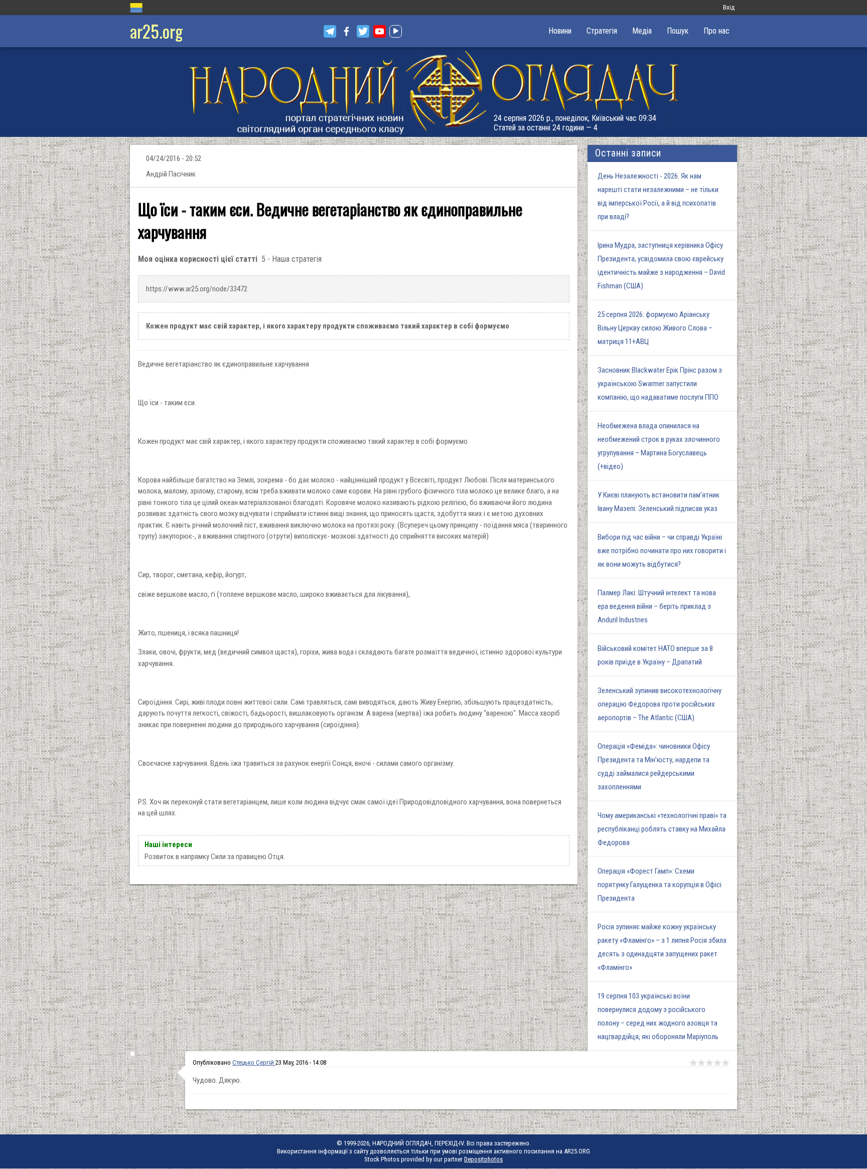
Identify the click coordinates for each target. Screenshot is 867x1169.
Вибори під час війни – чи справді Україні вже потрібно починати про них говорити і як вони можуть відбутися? (662, 551)
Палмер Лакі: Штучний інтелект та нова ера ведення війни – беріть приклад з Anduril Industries (657, 606)
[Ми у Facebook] (346, 31)
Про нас (716, 31)
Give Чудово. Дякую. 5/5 (725, 1063)
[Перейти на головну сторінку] (433, 92)
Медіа (642, 31)
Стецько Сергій (253, 1062)
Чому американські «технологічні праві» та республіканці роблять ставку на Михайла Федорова (662, 829)
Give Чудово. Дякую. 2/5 (701, 1063)
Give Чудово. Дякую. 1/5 (693, 1063)
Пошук (677, 31)
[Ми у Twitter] (363, 31)
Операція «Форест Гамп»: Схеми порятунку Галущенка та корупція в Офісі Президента (659, 885)
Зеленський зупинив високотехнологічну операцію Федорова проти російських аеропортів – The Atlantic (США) (659, 704)
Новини (559, 31)
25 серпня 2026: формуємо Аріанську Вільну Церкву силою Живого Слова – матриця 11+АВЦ (655, 328)
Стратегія (602, 31)
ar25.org (156, 31)
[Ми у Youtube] (379, 31)
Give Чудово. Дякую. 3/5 (709, 1063)
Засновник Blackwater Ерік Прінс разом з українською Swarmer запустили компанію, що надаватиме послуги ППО (660, 384)
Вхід (729, 7)
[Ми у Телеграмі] (330, 31)
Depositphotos (483, 1159)
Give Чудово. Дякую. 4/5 (717, 1063)
